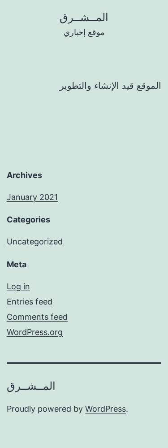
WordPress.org (35, 332)
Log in (18, 286)
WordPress (105, 408)
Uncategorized (35, 241)
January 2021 (32, 197)
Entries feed (29, 301)
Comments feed (37, 317)
